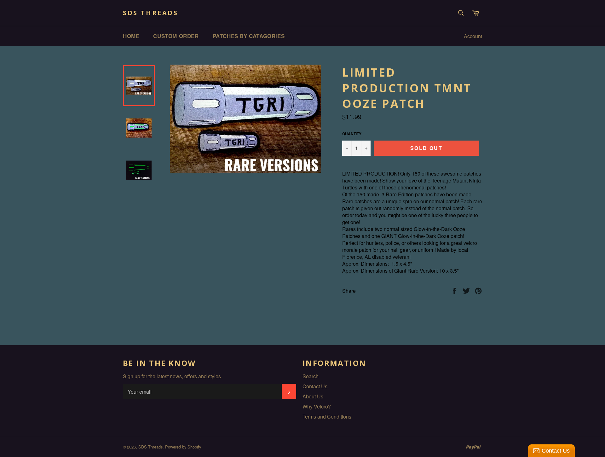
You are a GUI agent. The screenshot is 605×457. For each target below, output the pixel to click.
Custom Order (176, 36)
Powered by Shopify (183, 447)
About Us (312, 396)
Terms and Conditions (326, 416)
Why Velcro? (316, 406)
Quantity (351, 133)
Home (131, 36)
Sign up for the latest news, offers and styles (172, 376)
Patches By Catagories (249, 36)
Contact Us (314, 386)
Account (473, 36)
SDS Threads (150, 13)
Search (310, 376)
